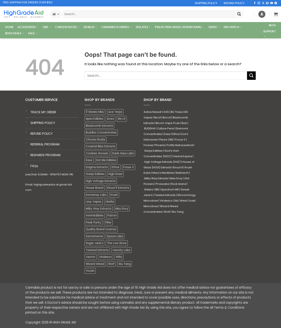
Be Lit (121, 119)
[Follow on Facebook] (254, 3)
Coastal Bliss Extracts (100, 146)
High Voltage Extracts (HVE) (162, 162)
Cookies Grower (97, 153)
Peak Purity (93, 222)
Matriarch (182, 173)
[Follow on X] (263, 3)
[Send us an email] (267, 3)
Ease (89, 160)
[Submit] (239, 14)
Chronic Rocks (95, 140)
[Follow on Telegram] (275, 3)
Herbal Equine (182, 156)
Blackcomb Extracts (99, 126)
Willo (119, 257)
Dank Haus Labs (123, 153)
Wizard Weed (95, 264)
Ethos (115, 167)
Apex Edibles (94, 119)
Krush (114, 195)
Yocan (90, 271)
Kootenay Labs (96, 195)
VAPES (212, 27)
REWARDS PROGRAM (45, 155)
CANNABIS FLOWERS (115, 27)
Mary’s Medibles (163, 173)
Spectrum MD (170, 189)
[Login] (261, 14)
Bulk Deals (13, 33)
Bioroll (167, 117)
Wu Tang (124, 264)
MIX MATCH (231, 27)
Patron (112, 215)
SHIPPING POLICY (42, 123)
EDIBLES (89, 27)
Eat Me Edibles (106, 160)
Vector (90, 257)
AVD (166, 112)
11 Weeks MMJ (95, 112)
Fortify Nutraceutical (180, 145)
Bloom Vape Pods (168, 123)
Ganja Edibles (95, 174)
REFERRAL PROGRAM (44, 144)
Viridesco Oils (169, 201)
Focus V (128, 167)
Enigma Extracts (97, 167)
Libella (109, 202)
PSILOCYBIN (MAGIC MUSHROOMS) (178, 27)
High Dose (115, 174)
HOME (9, 27)
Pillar (108, 222)
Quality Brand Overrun (101, 229)
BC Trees (177, 112)
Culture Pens (165, 128)
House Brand (94, 188)
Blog (272, 25)
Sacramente (94, 236)
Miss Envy (121, 209)
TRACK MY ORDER (43, 112)
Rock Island (178, 184)
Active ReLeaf (152, 112)
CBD (45, 27)
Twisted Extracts (97, 250)
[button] (276, 14)
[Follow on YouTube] (271, 3)
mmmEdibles (94, 215)
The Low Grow (117, 243)
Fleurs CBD (166, 140)
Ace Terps (115, 112)
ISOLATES (142, 27)
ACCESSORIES (26, 27)
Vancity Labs (121, 250)
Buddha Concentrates (101, 133)
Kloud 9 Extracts (118, 188)
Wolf (111, 264)
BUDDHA (149, 128)
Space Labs (115, 236)
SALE (31, 33)
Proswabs (162, 184)
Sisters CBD (151, 189)
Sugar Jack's (94, 243)
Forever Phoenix (154, 145)
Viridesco (105, 257)
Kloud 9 (178, 167)
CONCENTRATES (66, 27)
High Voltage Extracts (101, 181)
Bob (184, 123)
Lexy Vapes (93, 202)
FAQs (34, 166)
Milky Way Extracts (98, 209)
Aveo (110, 119)
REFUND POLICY (41, 133)
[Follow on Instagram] (259, 3)
